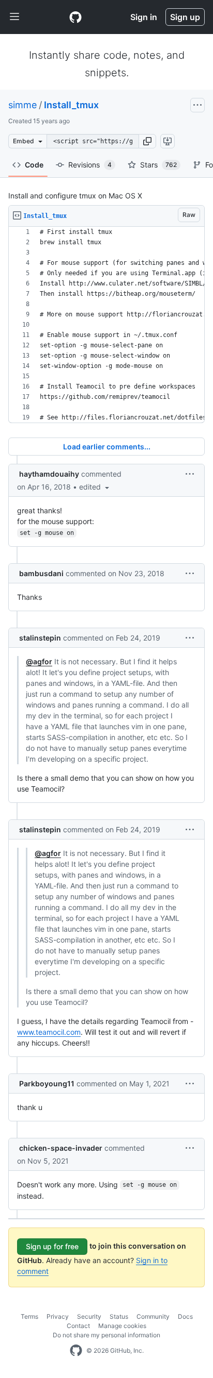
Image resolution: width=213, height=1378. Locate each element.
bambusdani (41, 573)
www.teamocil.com (49, 1032)
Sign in (143, 17)
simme (22, 104)
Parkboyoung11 (46, 1083)
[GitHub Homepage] (76, 1350)
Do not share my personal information (106, 1335)
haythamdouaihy (49, 473)
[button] (147, 141)
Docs (185, 1316)
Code (34, 164)
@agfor (39, 661)
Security (89, 1316)
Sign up (185, 17)
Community (153, 1316)
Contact (78, 1326)
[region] (106, 325)
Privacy (58, 1316)
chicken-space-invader (60, 1148)
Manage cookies (122, 1326)
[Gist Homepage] (75, 17)
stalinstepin (40, 637)
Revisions (90, 164)
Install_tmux (71, 104)
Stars (158, 164)
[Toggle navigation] (14, 17)
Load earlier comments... (106, 446)
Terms (29, 1316)
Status (119, 1316)
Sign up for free (52, 1246)
